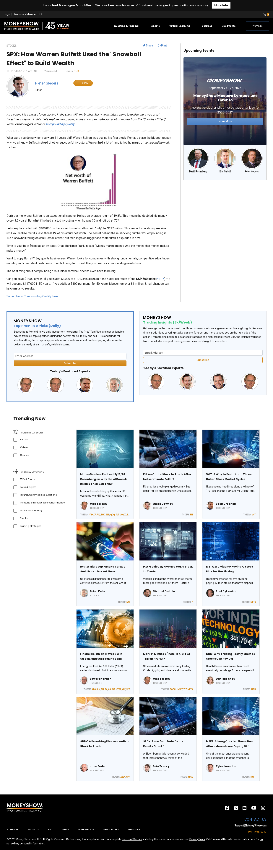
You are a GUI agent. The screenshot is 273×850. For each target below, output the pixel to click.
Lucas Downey (163, 504)
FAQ (50, 829)
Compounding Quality (60, 124)
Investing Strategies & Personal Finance (42, 502)
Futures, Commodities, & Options (38, 494)
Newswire (134, 829)
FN (191, 514)
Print (164, 45)
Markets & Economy (31, 510)
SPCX (190, 777)
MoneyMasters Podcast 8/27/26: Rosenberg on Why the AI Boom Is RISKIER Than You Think (103, 479)
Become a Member (25, 14)
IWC (128, 602)
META (253, 602)
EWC (103, 514)
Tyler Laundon (226, 766)
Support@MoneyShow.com (250, 825)
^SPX (160, 279)
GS (109, 689)
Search (80, 14)
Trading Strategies (30, 526)
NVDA (118, 689)
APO (94, 689)
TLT (117, 514)
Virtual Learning (179, 25)
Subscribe (70, 363)
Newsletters (111, 829)
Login (7, 14)
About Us (33, 829)
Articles (24, 439)
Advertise (12, 829)
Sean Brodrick (226, 504)
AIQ (98, 514)
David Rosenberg (198, 171)
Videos (24, 447)
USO (122, 514)
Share (149, 45)
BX (106, 689)
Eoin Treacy (161, 766)
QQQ (112, 514)
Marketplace (86, 829)
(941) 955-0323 (257, 831)
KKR (113, 689)
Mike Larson (98, 504)
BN (102, 689)
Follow (84, 83)
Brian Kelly (97, 591)
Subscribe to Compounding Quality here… (33, 296)
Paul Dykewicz (226, 591)
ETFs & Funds (27, 479)
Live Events (229, 25)
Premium (258, 25)
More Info (221, 5)
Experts (155, 25)
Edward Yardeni (101, 679)
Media (65, 829)
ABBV (123, 777)
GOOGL (173, 689)
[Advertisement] (224, 212)
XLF (123, 689)
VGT (254, 514)
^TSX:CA (92, 514)
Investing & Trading (126, 25)
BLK (98, 689)
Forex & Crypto (28, 487)
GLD (107, 514)
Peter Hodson (252, 171)
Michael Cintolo (164, 591)
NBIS (253, 689)
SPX (76, 71)
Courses (207, 25)
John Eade (97, 766)
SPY (128, 777)
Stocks (24, 518)
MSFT (180, 689)
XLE (126, 514)
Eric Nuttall (225, 171)
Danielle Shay (225, 679)
